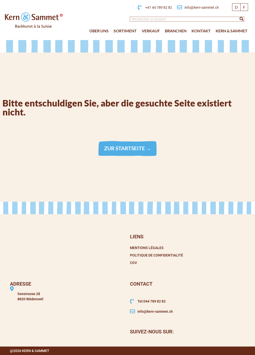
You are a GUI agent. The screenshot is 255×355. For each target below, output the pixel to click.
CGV (133, 263)
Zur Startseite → (127, 148)
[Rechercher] (241, 19)
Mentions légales (147, 248)
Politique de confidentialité (156, 255)
